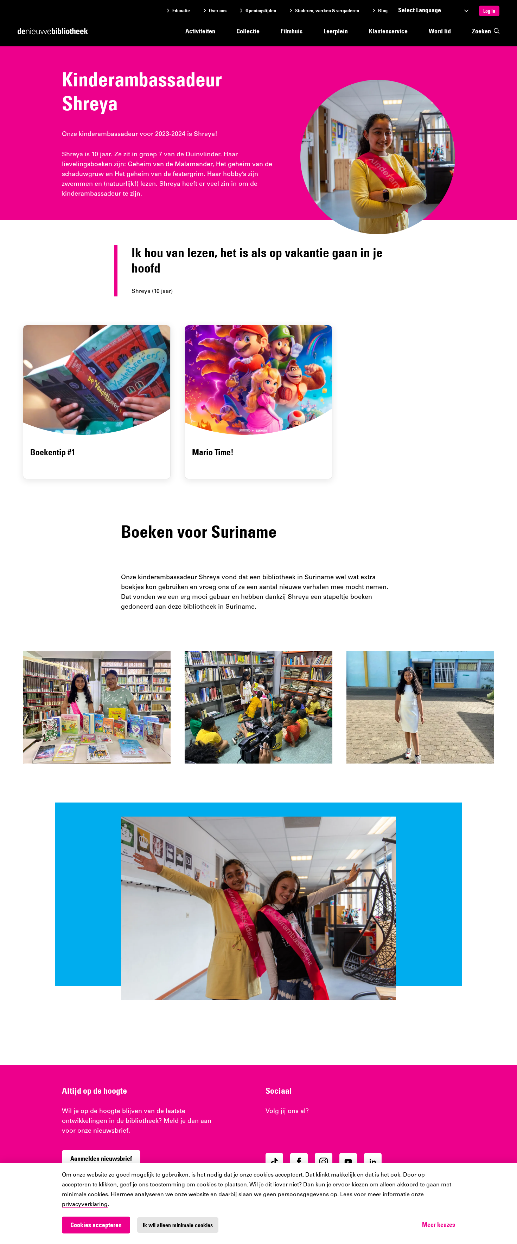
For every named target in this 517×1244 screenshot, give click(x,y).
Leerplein (336, 31)
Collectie (248, 31)
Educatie (181, 11)
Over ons (217, 11)
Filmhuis (291, 31)
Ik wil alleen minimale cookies (178, 1225)
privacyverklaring (85, 1204)
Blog (383, 11)
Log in (489, 11)
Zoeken (481, 31)
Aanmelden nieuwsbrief (101, 1158)
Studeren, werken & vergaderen (327, 11)
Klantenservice (388, 31)
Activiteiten (200, 31)
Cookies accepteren (96, 1225)
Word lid (440, 31)
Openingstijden (260, 11)
